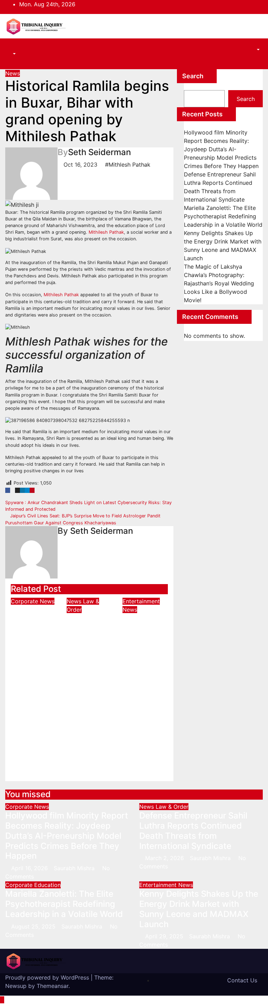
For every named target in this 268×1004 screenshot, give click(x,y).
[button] (11, 53)
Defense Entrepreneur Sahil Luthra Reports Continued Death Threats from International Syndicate (93, 668)
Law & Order (172, 806)
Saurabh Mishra (35, 771)
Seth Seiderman (99, 152)
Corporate (25, 601)
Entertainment (141, 601)
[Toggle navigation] (16, 47)
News (12, 73)
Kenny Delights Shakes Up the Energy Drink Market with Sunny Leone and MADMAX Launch (144, 663)
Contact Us (242, 980)
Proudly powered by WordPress (48, 977)
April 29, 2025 (165, 936)
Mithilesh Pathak (106, 232)
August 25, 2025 (34, 926)
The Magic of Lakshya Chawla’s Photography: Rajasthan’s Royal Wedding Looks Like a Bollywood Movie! (219, 283)
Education (47, 884)
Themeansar (52, 985)
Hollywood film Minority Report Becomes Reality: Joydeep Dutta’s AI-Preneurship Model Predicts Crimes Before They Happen (35, 680)
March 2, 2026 (165, 857)
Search (192, 76)
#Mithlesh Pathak (127, 164)
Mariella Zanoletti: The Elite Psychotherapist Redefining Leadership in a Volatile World (223, 216)
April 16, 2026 (30, 868)
